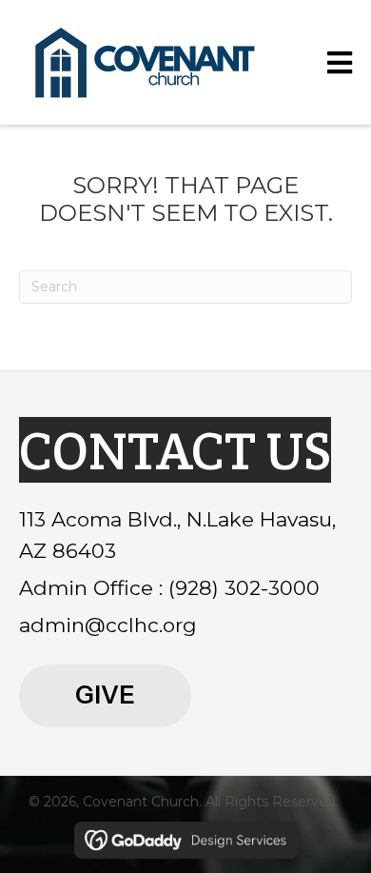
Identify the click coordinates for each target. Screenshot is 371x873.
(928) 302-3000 (244, 588)
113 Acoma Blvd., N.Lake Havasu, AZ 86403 (177, 535)
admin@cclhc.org (108, 625)
